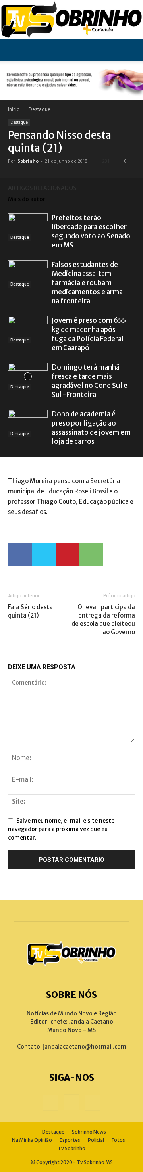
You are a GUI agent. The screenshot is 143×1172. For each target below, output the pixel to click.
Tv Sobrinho (71, 1148)
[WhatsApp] (91, 554)
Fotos (118, 1140)
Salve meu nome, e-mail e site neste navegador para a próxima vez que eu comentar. (61, 829)
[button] (13, 50)
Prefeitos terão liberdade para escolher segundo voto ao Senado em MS (91, 231)
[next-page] (131, 188)
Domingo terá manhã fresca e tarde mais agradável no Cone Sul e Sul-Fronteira (90, 381)
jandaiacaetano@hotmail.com (84, 1046)
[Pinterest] (67, 554)
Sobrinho (28, 161)
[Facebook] (20, 554)
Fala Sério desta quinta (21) (30, 611)
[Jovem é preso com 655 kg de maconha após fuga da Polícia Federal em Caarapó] (28, 329)
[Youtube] (92, 1103)
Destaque (39, 109)
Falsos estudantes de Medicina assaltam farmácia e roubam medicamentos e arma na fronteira (87, 282)
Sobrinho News (89, 1132)
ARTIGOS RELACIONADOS (42, 188)
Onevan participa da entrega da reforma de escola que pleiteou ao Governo (103, 619)
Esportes (70, 1140)
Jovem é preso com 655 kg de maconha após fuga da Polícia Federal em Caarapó (89, 334)
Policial (96, 1140)
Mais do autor (26, 199)
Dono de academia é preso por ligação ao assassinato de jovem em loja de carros (91, 428)
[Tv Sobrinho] (71, 19)
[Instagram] (71, 1102)
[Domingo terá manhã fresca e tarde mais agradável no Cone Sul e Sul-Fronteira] (28, 376)
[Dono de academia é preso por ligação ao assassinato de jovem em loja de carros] (28, 423)
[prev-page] (119, 188)
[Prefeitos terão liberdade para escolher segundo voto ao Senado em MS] (28, 227)
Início (14, 109)
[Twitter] (44, 554)
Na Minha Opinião (32, 1140)
